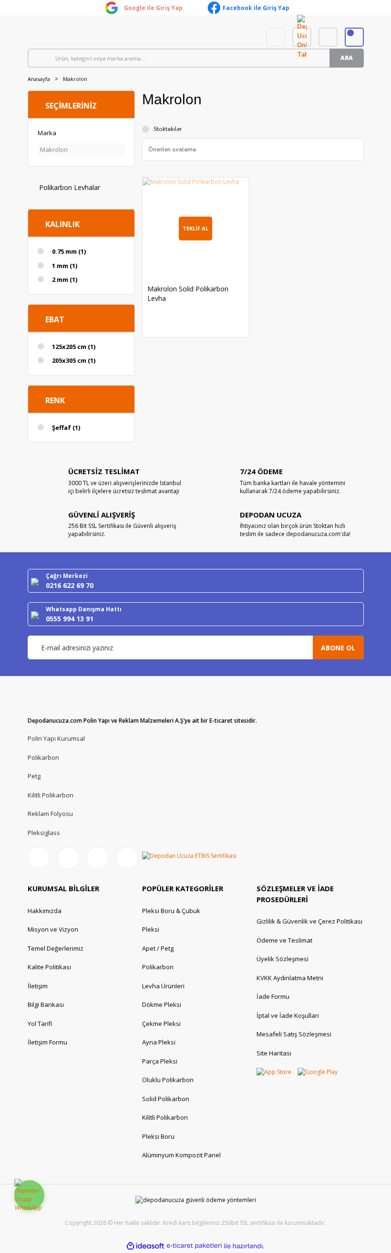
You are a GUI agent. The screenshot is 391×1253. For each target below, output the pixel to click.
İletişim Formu (47, 1042)
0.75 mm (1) (69, 251)
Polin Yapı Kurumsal (56, 738)
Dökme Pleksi (161, 1004)
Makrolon (75, 78)
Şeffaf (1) (66, 427)
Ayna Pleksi (158, 1042)
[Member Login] (328, 37)
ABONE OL (338, 647)
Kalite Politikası (49, 967)
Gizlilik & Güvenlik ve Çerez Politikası (309, 921)
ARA (346, 58)
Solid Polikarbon (165, 1098)
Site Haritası (274, 1053)
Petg (34, 776)
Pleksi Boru (158, 1136)
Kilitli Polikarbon (50, 795)
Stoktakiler (168, 129)
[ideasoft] (145, 1246)
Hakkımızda (45, 910)
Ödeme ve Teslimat (284, 940)
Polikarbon (43, 757)
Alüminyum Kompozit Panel (181, 1155)
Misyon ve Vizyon (53, 929)
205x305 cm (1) (73, 360)
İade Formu (273, 996)
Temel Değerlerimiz (55, 948)
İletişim (38, 986)
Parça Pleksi (159, 1061)
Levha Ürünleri (163, 986)
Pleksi (150, 929)
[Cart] (354, 37)
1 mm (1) (64, 265)
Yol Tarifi (40, 1023)
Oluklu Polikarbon (168, 1079)
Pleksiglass (44, 832)
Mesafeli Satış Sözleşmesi (294, 1034)
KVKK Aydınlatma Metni (290, 978)
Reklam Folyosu (50, 813)
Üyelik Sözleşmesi (283, 959)
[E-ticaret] (194, 1246)
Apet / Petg (158, 948)
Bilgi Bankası (46, 1004)
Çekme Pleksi (161, 1023)
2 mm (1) (64, 279)
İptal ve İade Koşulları (288, 1015)
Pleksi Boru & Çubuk (171, 910)
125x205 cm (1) (73, 346)
